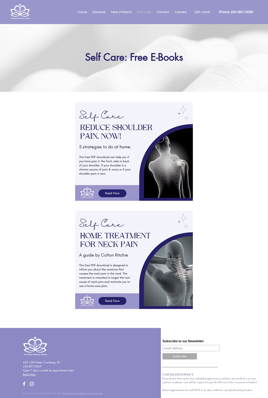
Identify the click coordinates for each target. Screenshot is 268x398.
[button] (99, 12)
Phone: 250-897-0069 (235, 12)
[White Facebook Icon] (24, 384)
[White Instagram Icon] (32, 384)
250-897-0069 (32, 366)
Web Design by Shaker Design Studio (83, 393)
